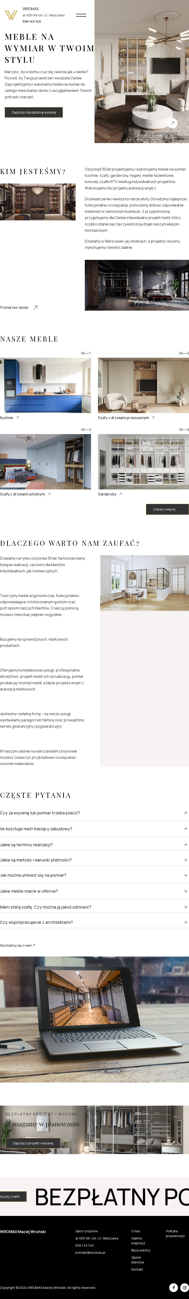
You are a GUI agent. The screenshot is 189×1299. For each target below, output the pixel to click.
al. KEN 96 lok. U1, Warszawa (44, 15)
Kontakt (137, 1269)
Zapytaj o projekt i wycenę (33, 1143)
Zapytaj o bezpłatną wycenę (34, 112)
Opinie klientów (137, 1259)
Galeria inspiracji (138, 1240)
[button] (81, 15)
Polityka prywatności (175, 1233)
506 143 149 (84, 1245)
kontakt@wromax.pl (90, 1252)
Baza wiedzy (140, 1250)
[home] (11, 15)
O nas (135, 1231)
